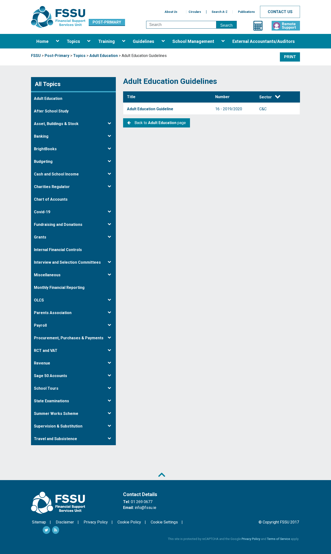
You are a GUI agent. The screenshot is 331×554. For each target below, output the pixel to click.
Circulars (195, 12)
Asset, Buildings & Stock (56, 123)
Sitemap (39, 522)
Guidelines (143, 41)
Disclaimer (65, 522)
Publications (246, 12)
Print (290, 57)
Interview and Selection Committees (67, 262)
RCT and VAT (45, 350)
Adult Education (48, 98)
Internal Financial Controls (58, 249)
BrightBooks (45, 149)
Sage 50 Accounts (50, 375)
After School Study (51, 111)
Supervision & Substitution (58, 426)
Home (42, 41)
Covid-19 (42, 212)
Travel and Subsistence (55, 438)
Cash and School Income (56, 174)
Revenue (42, 363)
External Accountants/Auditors (263, 41)
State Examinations (51, 401)
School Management (193, 41)
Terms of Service (278, 539)
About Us (171, 12)
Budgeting (43, 161)
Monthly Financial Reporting (59, 287)
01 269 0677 (141, 501)
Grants (40, 237)
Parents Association (52, 312)
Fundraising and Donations (58, 224)
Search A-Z (220, 12)
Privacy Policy (96, 522)
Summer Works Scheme (56, 413)
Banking (41, 136)
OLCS (39, 300)
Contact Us (280, 11)
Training (106, 41)
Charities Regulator (52, 186)
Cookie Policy (129, 522)
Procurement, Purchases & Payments (68, 338)
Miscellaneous (47, 275)
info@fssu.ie (145, 507)
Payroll (40, 325)
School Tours (46, 388)
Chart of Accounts (51, 199)
